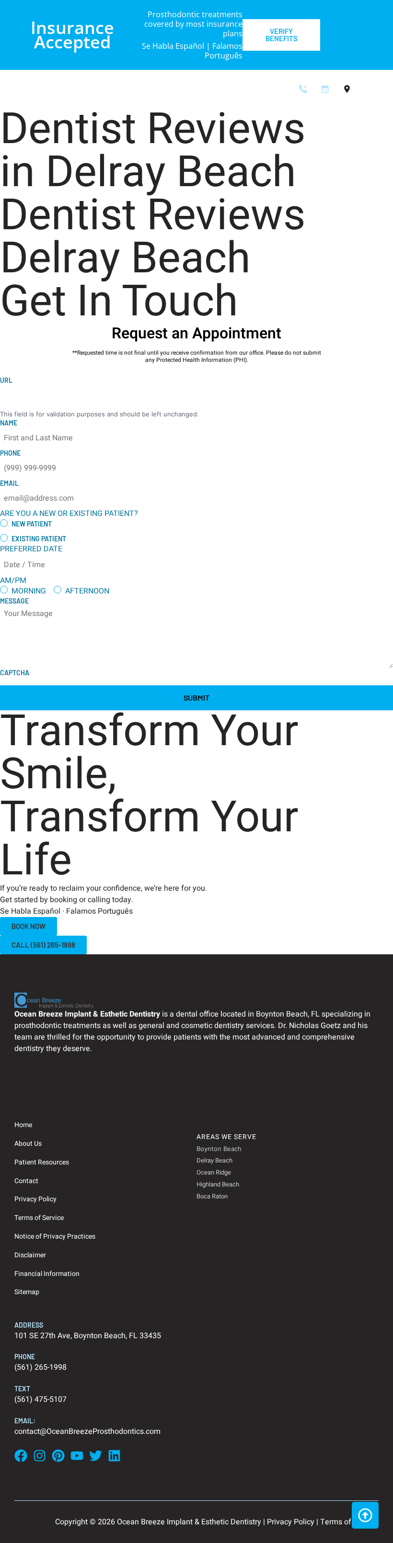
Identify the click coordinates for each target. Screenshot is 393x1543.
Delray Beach (214, 1160)
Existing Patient (39, 539)
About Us (28, 1144)
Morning (29, 591)
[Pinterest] (58, 1455)
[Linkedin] (114, 1455)
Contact (26, 1181)
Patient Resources (41, 1162)
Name (8, 423)
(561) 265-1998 (40, 1367)
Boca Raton (212, 1196)
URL (6, 380)
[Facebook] (20, 1455)
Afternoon (87, 591)
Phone (10, 453)
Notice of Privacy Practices (54, 1236)
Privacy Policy (35, 1199)
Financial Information (47, 1274)
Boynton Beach (219, 1148)
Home (23, 1125)
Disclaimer (30, 1255)
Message (14, 601)
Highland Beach (217, 1184)
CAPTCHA (14, 673)
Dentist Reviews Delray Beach (152, 237)
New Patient (32, 524)
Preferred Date (31, 549)
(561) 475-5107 (40, 1399)
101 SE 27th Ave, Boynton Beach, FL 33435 (87, 1336)
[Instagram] (39, 1455)
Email (9, 483)
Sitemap (26, 1292)
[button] (373, 89)
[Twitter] (95, 1455)
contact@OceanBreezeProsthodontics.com (87, 1431)
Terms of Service (39, 1218)
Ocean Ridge (213, 1172)
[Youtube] (76, 1455)
